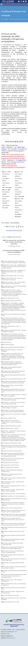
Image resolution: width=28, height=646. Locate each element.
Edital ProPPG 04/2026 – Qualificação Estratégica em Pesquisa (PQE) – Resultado (13, 399)
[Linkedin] (26, 1)
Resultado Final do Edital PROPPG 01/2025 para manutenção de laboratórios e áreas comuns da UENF (13, 391)
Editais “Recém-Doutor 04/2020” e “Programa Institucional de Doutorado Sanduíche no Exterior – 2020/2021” (13, 504)
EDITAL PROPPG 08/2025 (8, 344)
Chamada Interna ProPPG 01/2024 (10, 462)
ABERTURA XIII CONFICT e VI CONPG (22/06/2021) (13, 496)
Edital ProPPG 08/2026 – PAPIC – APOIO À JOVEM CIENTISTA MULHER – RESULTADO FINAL (13, 282)
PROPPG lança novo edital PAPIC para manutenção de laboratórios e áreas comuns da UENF (12, 520)
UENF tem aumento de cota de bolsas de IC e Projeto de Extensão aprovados (14, 242)
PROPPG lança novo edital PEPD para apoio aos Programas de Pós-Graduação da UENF (13, 511)
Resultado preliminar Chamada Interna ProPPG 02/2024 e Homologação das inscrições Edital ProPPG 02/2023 (13, 447)
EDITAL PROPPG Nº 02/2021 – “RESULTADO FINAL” (13, 493)
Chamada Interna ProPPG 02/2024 (10, 465)
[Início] (1, 19)
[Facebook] (19, 1)
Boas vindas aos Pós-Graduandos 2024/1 (12, 508)
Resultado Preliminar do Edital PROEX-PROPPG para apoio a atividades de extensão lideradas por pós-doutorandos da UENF (13, 455)
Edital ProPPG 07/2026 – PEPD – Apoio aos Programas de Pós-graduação (11, 279)
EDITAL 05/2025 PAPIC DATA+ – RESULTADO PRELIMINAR (11, 350)
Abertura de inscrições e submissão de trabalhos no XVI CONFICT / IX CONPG (13, 567)
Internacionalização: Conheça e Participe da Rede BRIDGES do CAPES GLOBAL (13, 286)
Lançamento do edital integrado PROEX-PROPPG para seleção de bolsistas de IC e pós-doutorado (13, 382)
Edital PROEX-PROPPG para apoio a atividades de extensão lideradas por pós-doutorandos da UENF (13, 515)
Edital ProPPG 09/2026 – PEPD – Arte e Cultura (13, 275)
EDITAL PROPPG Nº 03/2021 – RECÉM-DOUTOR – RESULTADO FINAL (13, 482)
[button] (11, 4)
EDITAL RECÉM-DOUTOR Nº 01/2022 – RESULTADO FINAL (13, 588)
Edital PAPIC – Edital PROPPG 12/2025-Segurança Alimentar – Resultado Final (13, 431)
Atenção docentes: (6, 342)
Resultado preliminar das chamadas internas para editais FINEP (13, 528)
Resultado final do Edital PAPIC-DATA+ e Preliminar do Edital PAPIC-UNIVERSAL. (13, 330)
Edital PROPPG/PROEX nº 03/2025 (10, 428)
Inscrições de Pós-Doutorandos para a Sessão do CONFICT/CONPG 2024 (13, 559)
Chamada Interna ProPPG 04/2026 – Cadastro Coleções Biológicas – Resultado (12, 407)
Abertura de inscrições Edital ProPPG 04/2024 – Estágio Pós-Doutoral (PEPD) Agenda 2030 (13, 547)
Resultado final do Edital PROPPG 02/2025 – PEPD (14, 379)
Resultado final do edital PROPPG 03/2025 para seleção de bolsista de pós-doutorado (13, 371)
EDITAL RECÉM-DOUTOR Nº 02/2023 (10, 467)
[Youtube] (23, 1)
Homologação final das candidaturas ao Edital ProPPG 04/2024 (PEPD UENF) (12, 540)
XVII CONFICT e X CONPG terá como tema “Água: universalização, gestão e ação (13, 403)
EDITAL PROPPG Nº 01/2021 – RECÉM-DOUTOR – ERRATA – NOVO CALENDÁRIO (13, 490)
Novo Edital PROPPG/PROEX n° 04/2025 (11, 426)
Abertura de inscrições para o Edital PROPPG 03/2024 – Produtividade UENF (12, 551)
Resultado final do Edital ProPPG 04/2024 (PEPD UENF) (13, 536)
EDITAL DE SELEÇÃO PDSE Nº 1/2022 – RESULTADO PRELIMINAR (13, 598)
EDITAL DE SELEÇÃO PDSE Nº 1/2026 (10, 298)
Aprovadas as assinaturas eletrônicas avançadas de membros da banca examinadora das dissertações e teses (13, 576)
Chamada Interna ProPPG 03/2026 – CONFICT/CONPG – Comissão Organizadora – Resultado (12, 422)
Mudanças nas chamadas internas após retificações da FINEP (11, 474)
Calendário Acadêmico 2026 (9, 418)
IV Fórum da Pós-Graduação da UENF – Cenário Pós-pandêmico (14, 251)
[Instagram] (21, 1)
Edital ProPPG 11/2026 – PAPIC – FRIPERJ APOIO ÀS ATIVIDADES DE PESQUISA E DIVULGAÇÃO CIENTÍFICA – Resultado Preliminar (13, 266)
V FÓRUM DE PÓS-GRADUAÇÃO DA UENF (11, 443)
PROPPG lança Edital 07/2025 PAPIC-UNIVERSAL (13, 347)
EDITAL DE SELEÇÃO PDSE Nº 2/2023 (10, 595)
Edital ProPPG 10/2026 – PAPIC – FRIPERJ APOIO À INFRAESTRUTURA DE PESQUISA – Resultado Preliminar (13, 272)
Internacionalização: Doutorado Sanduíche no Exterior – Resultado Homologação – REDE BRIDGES (13, 261)
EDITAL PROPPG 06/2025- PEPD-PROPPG (11, 300)
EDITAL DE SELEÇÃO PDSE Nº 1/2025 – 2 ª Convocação (11, 327)
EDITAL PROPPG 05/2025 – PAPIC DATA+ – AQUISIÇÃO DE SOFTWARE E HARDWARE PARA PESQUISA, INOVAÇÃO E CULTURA (12, 363)
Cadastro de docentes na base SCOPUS (11, 451)
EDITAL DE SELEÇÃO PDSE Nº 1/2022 (10, 602)
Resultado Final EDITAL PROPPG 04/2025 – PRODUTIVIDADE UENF (11, 367)
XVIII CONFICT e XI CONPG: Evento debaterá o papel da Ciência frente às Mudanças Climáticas (12, 411)
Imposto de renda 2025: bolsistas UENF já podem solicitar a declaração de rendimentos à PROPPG (13, 524)
